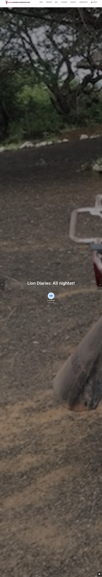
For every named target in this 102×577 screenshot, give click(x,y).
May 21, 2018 (51, 303)
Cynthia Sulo (52, 301)
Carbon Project (83, 2)
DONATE (95, 2)
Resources (73, 2)
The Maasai (64, 2)
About (41, 2)
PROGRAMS (49, 2)
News (56, 2)
